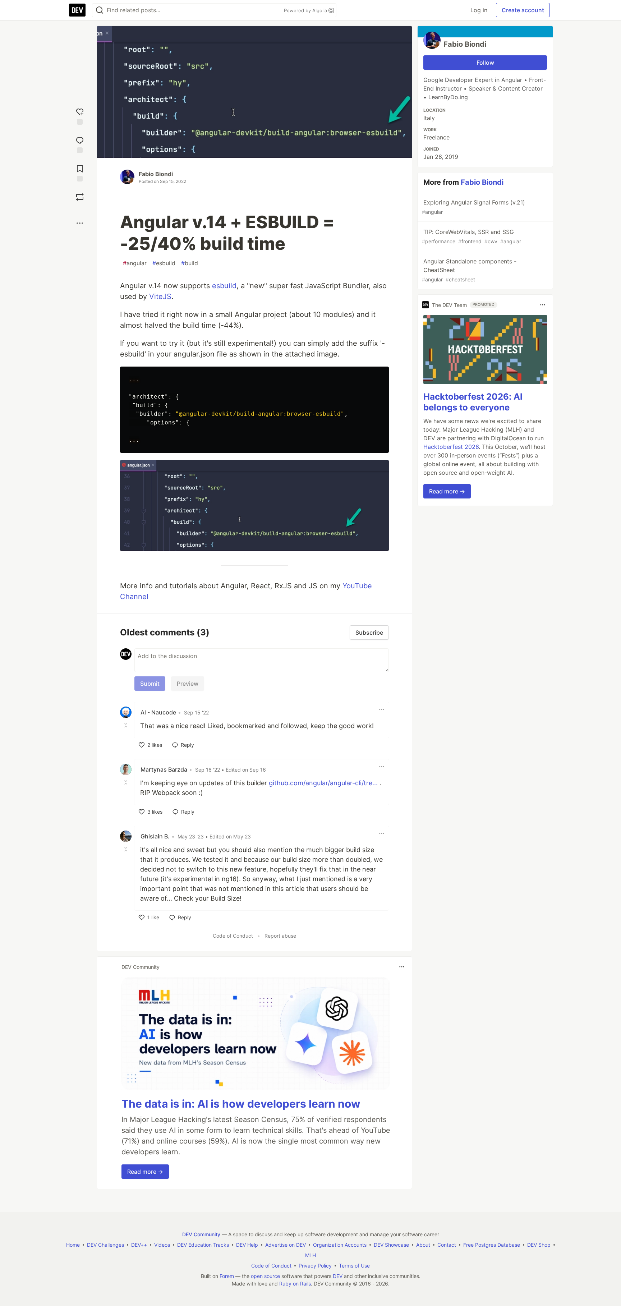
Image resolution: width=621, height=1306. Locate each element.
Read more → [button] (145, 1171)
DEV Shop (539, 1245)
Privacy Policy (315, 1266)
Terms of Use (354, 1266)
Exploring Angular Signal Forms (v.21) (473, 207)
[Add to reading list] (79, 172)
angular (135, 263)
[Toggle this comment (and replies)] (126, 725)
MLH (310, 1255)
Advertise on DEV (285, 1245)
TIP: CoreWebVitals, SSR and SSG (471, 236)
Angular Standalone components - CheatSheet (469, 270)
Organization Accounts (340, 1245)
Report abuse (280, 936)
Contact (446, 1245)
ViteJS (160, 296)
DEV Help (247, 1245)
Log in (478, 10)
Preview (187, 683)
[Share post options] (80, 223)
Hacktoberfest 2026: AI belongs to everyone (473, 402)
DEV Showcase (391, 1245)
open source (265, 1276)
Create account (523, 10)
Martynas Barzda (164, 769)
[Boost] (79, 196)
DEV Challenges (105, 1245)
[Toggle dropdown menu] (381, 709)
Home (73, 1245)
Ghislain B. (155, 836)
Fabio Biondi (156, 174)
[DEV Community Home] (77, 10)
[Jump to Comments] (79, 144)
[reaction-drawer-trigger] (79, 115)
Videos (162, 1245)
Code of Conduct (233, 936)
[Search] (99, 10)
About (423, 1245)
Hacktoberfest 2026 (451, 446)
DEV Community (201, 1234)
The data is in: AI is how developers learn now (240, 1103)
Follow (485, 62)
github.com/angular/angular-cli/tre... (323, 783)
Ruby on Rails (295, 1283)
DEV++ (139, 1245)
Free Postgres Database (491, 1245)
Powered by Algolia (306, 10)
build (189, 263)
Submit (150, 683)
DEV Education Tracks (203, 1245)
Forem (227, 1276)
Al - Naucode (158, 712)
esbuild (163, 263)
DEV (337, 1276)
